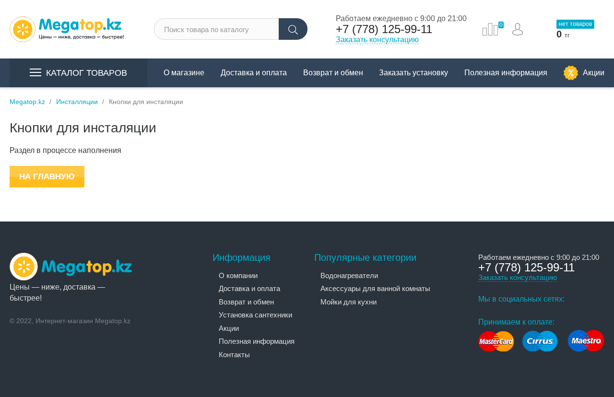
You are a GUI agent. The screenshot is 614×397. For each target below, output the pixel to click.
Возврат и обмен (333, 73)
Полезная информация (505, 73)
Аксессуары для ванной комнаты (375, 288)
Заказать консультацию (377, 39)
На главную (47, 176)
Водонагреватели (349, 275)
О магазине (184, 73)
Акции (593, 73)
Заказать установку (413, 73)
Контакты (234, 354)
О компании (238, 275)
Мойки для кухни (348, 302)
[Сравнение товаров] (490, 29)
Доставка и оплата (254, 73)
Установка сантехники (255, 315)
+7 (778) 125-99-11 (384, 29)
